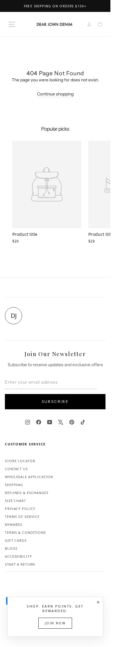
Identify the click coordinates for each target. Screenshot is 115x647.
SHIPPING (14, 484)
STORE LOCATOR (20, 461)
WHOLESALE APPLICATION (29, 476)
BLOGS (11, 548)
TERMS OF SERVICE (22, 516)
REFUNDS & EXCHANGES (26, 492)
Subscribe (55, 401)
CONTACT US (16, 469)
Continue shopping (55, 94)
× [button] (98, 602)
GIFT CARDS (16, 540)
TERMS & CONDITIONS (25, 532)
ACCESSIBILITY (18, 556)
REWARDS (13, 524)
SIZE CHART (15, 500)
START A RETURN (20, 564)
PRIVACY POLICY (20, 508)
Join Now (55, 623)
